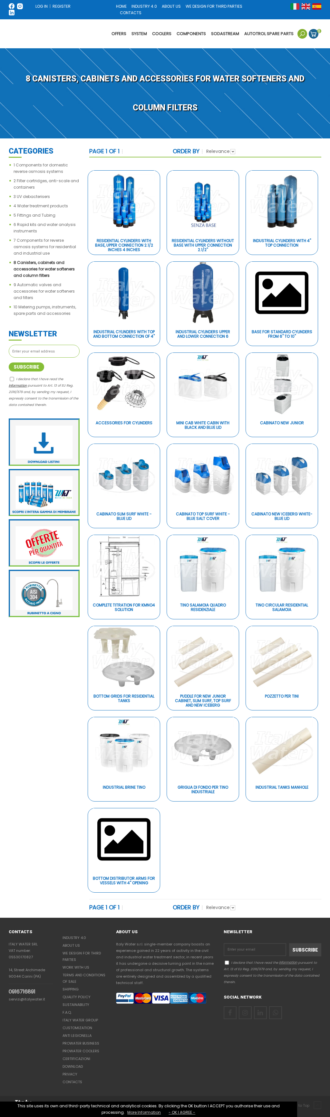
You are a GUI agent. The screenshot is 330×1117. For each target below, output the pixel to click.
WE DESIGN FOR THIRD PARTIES (214, 6)
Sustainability (76, 1004)
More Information (144, 1112)
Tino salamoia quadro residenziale (203, 607)
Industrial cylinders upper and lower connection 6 (203, 334)
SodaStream (225, 34)
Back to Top (299, 1105)
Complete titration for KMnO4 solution (124, 607)
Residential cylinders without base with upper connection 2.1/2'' (203, 245)
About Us (71, 945)
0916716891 (22, 991)
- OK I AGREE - (182, 1112)
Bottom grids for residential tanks (123, 698)
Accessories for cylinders (124, 423)
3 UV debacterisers (32, 196)
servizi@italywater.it (27, 999)
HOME (121, 6)
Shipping (71, 989)
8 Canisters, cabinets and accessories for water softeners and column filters (44, 269)
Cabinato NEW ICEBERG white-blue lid (282, 516)
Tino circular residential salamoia (282, 607)
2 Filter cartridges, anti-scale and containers (46, 184)
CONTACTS (130, 12)
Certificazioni (76, 1058)
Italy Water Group (80, 1020)
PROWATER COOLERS (81, 1051)
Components (191, 34)
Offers (119, 34)
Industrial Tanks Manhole (282, 787)
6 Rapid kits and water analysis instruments (45, 228)
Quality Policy (77, 997)
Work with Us (76, 967)
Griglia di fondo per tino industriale (203, 789)
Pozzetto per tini (282, 696)
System (139, 34)
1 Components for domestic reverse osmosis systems (41, 168)
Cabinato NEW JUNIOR (282, 423)
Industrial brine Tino (124, 787)
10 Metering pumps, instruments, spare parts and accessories (45, 310)
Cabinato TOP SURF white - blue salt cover (203, 516)
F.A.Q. (67, 1012)
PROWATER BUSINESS (81, 1043)
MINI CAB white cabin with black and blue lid (202, 425)
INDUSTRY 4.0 (144, 6)
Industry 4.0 (74, 937)
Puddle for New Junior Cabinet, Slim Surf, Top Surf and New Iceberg (203, 701)
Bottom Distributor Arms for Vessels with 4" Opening (124, 881)
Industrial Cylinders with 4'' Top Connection (282, 243)
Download (73, 1066)
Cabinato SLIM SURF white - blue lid (124, 516)
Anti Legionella (77, 1035)
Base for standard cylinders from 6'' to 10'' (282, 334)
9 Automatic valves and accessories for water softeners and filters (44, 291)
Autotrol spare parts (269, 34)
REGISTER (62, 6)
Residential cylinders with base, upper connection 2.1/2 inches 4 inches (124, 245)
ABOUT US (172, 6)
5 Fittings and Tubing (34, 215)
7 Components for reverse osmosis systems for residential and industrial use (45, 247)
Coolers (161, 34)
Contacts (72, 1081)
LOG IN (41, 6)
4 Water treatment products (41, 206)
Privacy (70, 1074)
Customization (77, 1027)
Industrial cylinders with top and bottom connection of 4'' (124, 334)
